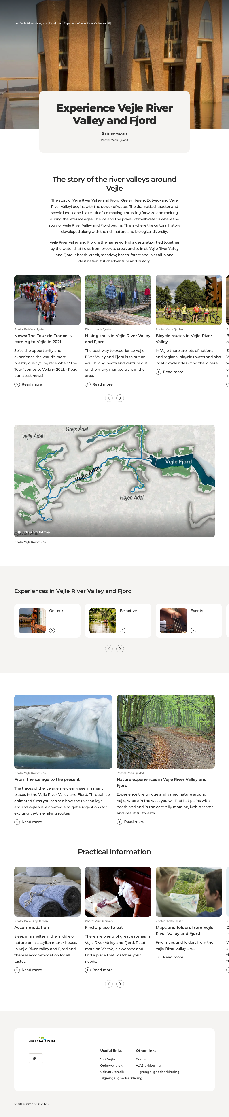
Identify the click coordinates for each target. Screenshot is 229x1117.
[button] (47, 357)
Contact (142, 1059)
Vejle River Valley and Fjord (38, 23)
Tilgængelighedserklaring (121, 1078)
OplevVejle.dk (111, 1066)
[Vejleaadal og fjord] (42, 1039)
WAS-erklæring (148, 1066)
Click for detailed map (35, 532)
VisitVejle (107, 1059)
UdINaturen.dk (112, 1072)
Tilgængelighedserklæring (158, 1072)
